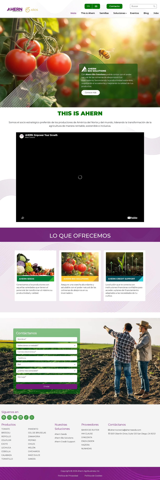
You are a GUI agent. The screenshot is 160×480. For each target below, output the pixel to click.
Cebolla (5, 451)
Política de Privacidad (68, 476)
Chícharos (34, 451)
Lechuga (6, 448)
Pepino (32, 440)
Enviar (47, 386)
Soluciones (119, 13)
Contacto (114, 6)
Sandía (31, 459)
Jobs (156, 13)
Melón (31, 448)
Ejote (4, 444)
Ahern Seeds (61, 434)
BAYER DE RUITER (90, 430)
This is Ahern (88, 13)
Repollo (6, 436)
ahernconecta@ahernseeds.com (125, 430)
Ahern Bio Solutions (64, 438)
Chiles (31, 444)
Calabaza (6, 455)
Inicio (73, 13)
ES (96, 6)
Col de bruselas (37, 433)
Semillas (104, 13)
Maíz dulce (34, 455)
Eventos (134, 13)
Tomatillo (7, 459)
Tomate (5, 429)
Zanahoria (34, 436)
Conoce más (90, 92)
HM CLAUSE (87, 434)
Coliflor (6, 440)
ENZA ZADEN (87, 441)
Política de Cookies (93, 476)
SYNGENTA (86, 437)
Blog (146, 13)
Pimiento (33, 429)
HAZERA (85, 445)
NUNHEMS (86, 449)
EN (88, 6)
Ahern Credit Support (65, 442)
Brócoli (5, 433)
